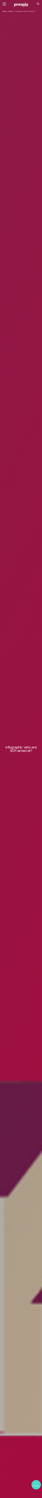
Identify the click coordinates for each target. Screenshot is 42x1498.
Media (11, 11)
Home (5, 11)
